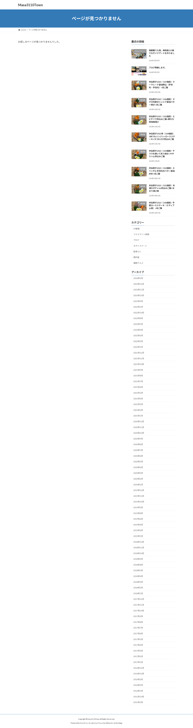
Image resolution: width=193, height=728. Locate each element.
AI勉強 (136, 228)
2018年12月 (138, 542)
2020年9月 (138, 438)
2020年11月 (138, 427)
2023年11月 (138, 290)
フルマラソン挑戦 (141, 234)
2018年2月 (138, 587)
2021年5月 (138, 393)
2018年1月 (138, 593)
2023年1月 (138, 307)
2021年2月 (138, 410)
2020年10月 (138, 433)
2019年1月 (138, 536)
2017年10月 (138, 610)
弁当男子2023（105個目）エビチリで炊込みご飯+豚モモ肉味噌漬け (162, 119)
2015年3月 (138, 702)
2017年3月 (138, 651)
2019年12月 (138, 490)
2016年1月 (138, 691)
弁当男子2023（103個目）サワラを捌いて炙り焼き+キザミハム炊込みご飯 (162, 154)
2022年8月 (138, 318)
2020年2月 (138, 479)
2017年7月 (138, 628)
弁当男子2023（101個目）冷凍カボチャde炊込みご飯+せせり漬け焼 (162, 188)
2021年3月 (138, 404)
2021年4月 (138, 398)
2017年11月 (138, 605)
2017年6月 (138, 633)
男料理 (136, 257)
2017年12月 (138, 599)
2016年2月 (138, 685)
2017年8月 (138, 622)
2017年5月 (138, 639)
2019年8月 (138, 513)
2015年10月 (138, 696)
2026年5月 (138, 278)
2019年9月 (138, 507)
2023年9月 (138, 301)
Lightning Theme (96, 723)
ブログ (136, 240)
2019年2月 (138, 530)
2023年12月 (138, 284)
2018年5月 (138, 570)
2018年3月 (138, 582)
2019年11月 (138, 496)
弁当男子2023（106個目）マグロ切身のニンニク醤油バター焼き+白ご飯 (162, 102)
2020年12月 (138, 421)
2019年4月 (138, 524)
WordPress (84, 723)
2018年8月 (138, 565)
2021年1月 (138, 416)
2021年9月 (138, 370)
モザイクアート (140, 246)
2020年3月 (138, 473)
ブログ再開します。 (158, 67)
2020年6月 (138, 456)
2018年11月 (138, 547)
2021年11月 (138, 358)
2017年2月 (138, 656)
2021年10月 (138, 364)
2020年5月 (138, 461)
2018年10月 (138, 553)
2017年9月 (138, 616)
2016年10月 (138, 673)
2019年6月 (138, 519)
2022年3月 (138, 335)
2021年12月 (138, 353)
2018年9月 (138, 559)
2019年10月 (138, 502)
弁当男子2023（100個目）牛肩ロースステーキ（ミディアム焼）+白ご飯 (162, 205)
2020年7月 (138, 450)
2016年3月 (138, 679)
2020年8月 (138, 444)
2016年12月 (138, 668)
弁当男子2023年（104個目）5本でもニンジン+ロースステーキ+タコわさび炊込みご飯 (162, 136)
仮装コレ (137, 251)
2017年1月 (138, 662)
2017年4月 (138, 645)
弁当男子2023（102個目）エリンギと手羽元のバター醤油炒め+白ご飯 (162, 171)
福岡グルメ (138, 263)
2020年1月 (138, 484)
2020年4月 (138, 467)
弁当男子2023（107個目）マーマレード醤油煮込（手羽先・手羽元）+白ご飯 (162, 85)
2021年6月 (138, 387)
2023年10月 (138, 295)
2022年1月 (138, 347)
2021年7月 (138, 381)
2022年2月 (138, 341)
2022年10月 (138, 312)
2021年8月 (138, 375)
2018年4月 (138, 576)
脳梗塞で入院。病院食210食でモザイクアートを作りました (161, 53)
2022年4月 (138, 330)
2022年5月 (138, 324)
